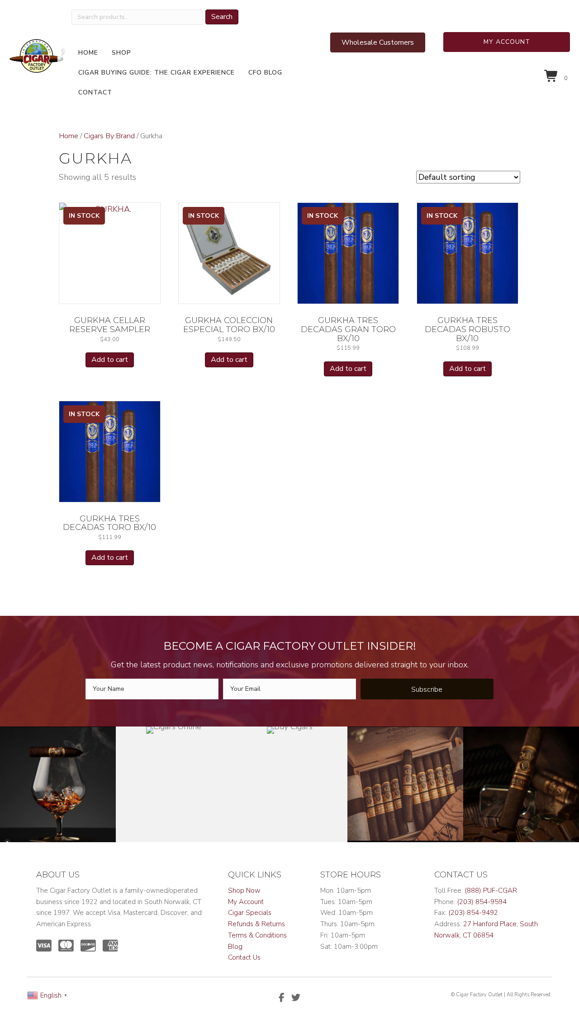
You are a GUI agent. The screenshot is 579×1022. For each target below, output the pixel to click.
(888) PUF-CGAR (491, 890)
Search (222, 17)
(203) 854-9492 (473, 912)
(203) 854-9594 (482, 901)
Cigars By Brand (109, 136)
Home (68, 136)
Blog (235, 946)
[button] (506, 42)
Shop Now (244, 890)
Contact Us (244, 957)
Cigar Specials (249, 912)
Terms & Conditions (257, 935)
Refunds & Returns (256, 923)
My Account (246, 901)
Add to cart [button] (109, 360)
